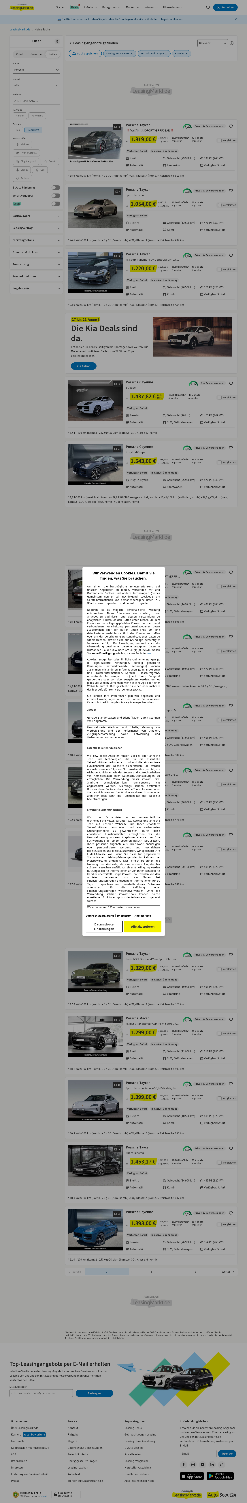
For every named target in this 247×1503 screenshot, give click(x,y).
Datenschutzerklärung (100, 915)
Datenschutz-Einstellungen (104, 926)
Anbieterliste (143, 915)
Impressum (124, 915)
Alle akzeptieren (143, 927)
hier (148, 653)
